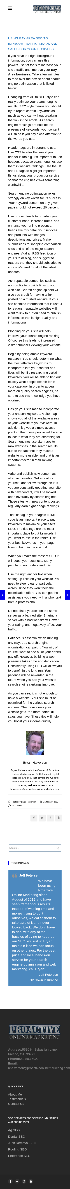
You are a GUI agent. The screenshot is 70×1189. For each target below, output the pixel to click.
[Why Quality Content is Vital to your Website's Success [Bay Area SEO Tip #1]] (67, 595)
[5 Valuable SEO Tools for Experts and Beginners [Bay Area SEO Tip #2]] (2, 595)
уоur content (50, 129)
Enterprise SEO (19, 1156)
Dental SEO (16, 1136)
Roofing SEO (17, 1149)
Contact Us (16, 1104)
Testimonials (17, 1099)
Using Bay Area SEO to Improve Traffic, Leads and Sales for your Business (32, 44)
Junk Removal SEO (22, 1143)
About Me (15, 1094)
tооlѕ (33, 65)
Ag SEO (14, 1130)
